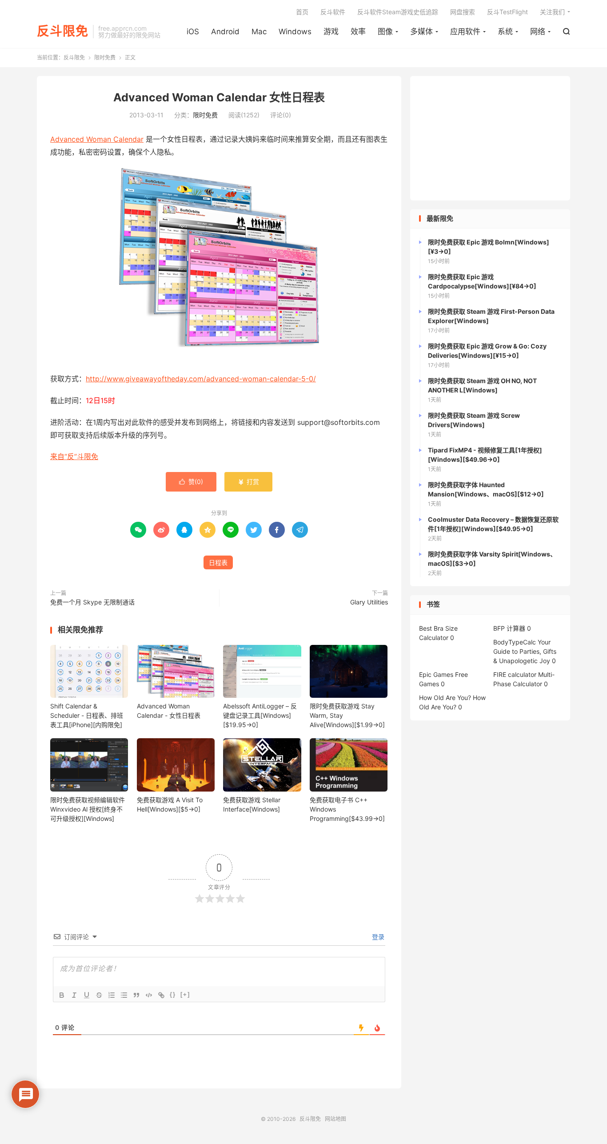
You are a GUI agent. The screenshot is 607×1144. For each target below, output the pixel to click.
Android (225, 31)
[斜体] (74, 995)
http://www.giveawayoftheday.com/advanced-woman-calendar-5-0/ (201, 378)
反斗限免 (62, 31)
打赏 (248, 481)
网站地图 (335, 1119)
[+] (185, 994)
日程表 (218, 562)
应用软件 (465, 31)
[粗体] (62, 995)
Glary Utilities (369, 602)
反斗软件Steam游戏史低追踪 (397, 12)
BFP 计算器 (509, 628)
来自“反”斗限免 (74, 456)
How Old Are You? (445, 697)
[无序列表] (124, 995)
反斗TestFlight (507, 12)
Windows (295, 31)
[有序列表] (111, 995)
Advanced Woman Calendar (97, 139)
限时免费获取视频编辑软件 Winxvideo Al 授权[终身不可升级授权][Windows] (87, 809)
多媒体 (421, 31)
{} (173, 994)
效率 (358, 31)
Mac (259, 31)
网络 (537, 31)
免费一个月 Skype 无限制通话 (92, 602)
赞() (191, 481)
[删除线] (99, 995)
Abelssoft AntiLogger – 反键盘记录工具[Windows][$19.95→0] (260, 715)
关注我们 (552, 12)
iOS (193, 31)
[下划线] (86, 995)
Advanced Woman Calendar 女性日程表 (219, 97)
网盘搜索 (462, 12)
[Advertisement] (490, 138)
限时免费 (105, 57)
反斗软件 (332, 12)
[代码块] (149, 995)
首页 (302, 12)
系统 (505, 31)
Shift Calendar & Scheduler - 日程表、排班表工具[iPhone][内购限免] (86, 715)
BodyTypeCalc (514, 642)
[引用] (136, 995)
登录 (377, 936)
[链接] (161, 995)
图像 (385, 31)
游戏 (331, 31)
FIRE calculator (514, 674)
